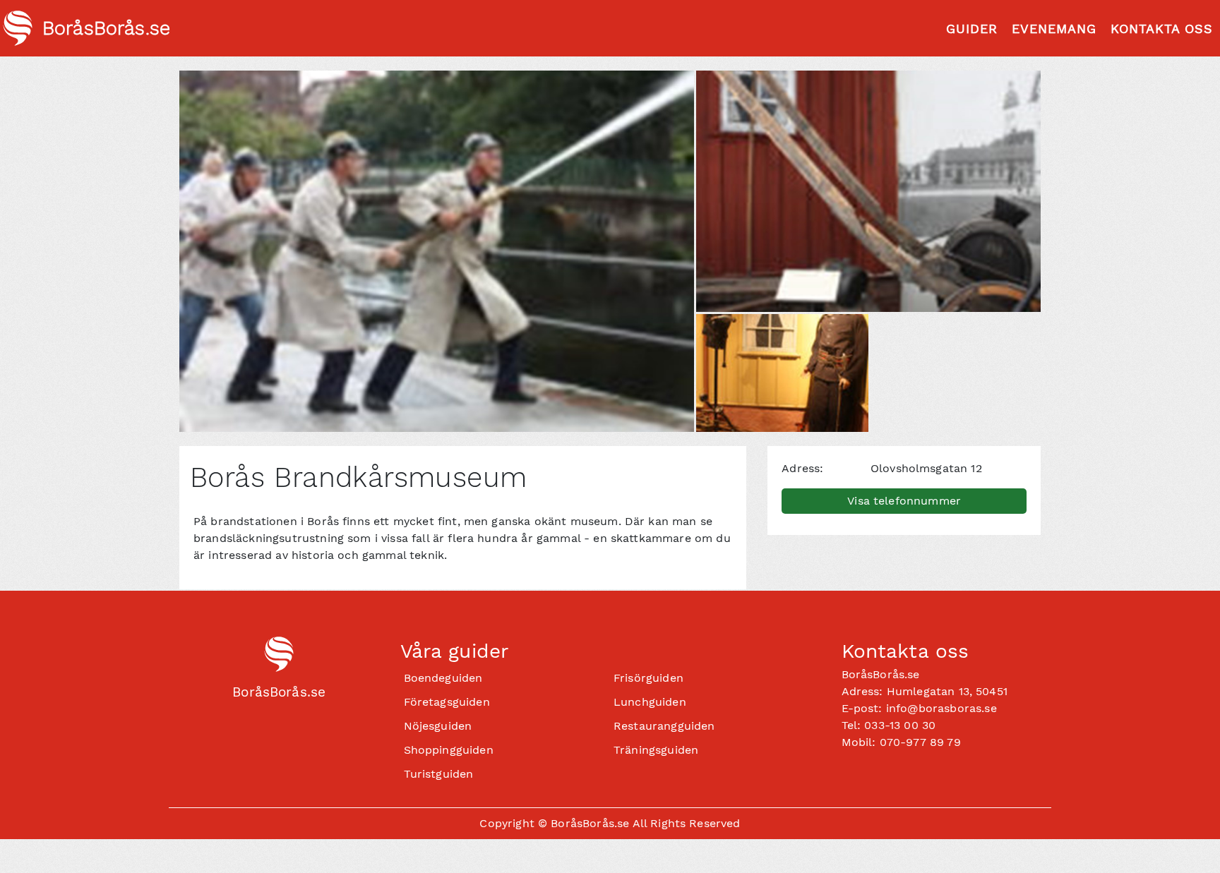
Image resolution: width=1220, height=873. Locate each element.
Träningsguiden (656, 750)
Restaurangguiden (664, 726)
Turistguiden (439, 774)
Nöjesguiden (438, 726)
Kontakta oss (1162, 28)
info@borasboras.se (941, 708)
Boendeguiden (443, 678)
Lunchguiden (650, 702)
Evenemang (1054, 28)
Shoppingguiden (449, 750)
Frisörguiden (648, 678)
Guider (972, 28)
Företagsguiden (447, 702)
